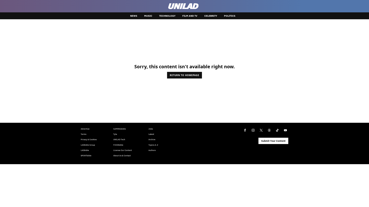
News (133, 15)
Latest (151, 134)
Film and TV (189, 15)
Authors (152, 150)
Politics (229, 15)
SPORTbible (86, 155)
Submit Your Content (273, 140)
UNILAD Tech (119, 139)
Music (148, 15)
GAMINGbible (119, 129)
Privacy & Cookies (89, 139)
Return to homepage (184, 75)
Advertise (85, 129)
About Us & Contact (122, 155)
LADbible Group (88, 145)
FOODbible (118, 145)
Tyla (115, 134)
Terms (83, 134)
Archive (151, 139)
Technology (167, 15)
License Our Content (122, 150)
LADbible (85, 150)
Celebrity (210, 15)
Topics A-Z (153, 145)
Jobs (150, 129)
